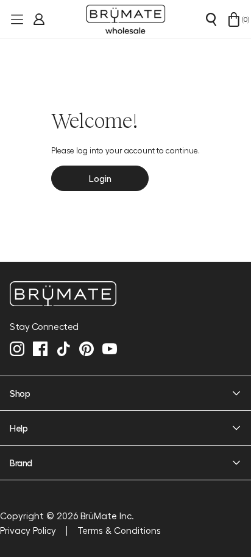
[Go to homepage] (125, 19)
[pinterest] (86, 349)
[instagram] (17, 349)
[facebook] (40, 349)
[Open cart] (234, 19)
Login (100, 178)
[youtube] (109, 349)
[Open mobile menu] (16, 19)
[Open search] (210, 19)
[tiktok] (63, 349)
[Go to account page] (38, 19)
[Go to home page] (125, 293)
